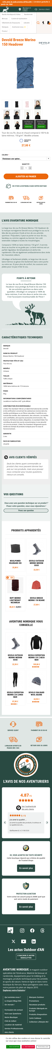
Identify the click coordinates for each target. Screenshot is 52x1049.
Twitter (13, 941)
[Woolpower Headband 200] (15, 555)
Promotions (34, 1001)
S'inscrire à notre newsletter (25, 956)
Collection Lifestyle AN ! (39, 1022)
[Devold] (44, 43)
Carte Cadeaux (35, 1018)
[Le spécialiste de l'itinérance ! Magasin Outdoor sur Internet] (5, 10)
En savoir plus (26, 868)
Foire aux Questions (13, 1013)
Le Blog (11, 930)
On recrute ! (10, 1004)
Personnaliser (43, 1046)
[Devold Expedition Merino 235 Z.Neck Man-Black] (36, 650)
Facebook (32, 930)
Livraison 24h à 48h (26, 202)
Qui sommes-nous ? (13, 997)
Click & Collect (10, 1021)
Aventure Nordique (16, 969)
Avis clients (9, 1032)
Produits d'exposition (38, 1014)
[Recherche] (38, 23)
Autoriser (28, 127)
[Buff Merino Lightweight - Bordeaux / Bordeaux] (15, 593)
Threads (42, 930)
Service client (13, 730)
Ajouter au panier (26, 176)
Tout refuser (29, 1046)
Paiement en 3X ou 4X (11, 202)
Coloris (5, 155)
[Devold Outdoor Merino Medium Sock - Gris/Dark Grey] (36, 556)
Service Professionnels (14, 1028)
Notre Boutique (11, 1017)
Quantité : (26, 164)
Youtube (23, 941)
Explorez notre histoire (14, 990)
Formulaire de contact (14, 1010)
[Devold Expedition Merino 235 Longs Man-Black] (15, 688)
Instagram (22, 930)
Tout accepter (14, 1046)
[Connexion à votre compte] (43, 23)
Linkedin (33, 941)
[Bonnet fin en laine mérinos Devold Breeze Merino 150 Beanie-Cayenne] (36, 592)
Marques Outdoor (36, 997)
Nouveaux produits (37, 1004)
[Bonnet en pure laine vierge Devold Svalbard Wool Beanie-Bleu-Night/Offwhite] (36, 686)
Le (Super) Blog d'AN (13, 1001)
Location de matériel (13, 1025)
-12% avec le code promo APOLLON (17, 2)
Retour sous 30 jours (41, 203)
